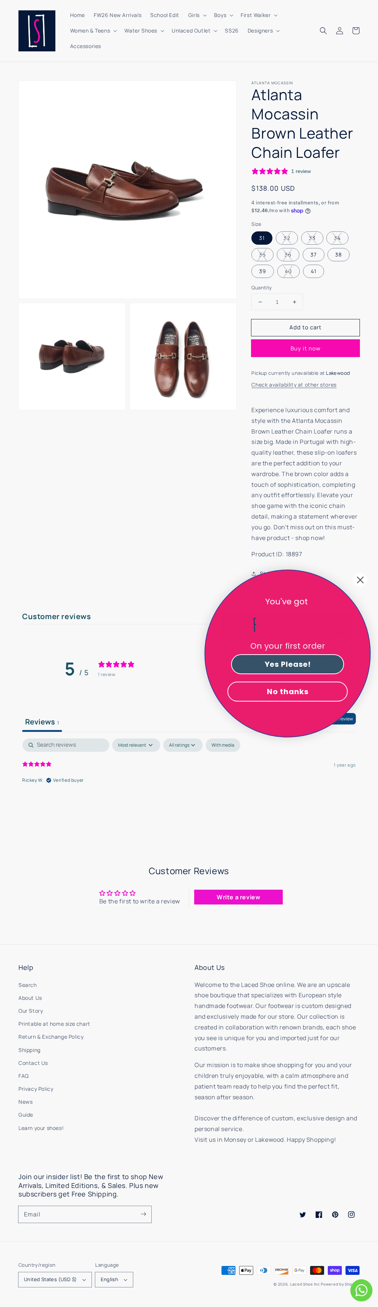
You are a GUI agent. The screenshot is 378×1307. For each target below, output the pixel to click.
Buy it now (306, 348)
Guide (25, 1114)
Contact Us (33, 1062)
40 (288, 271)
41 (313, 271)
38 (338, 254)
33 (312, 237)
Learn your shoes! (40, 1127)
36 (288, 254)
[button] (323, 31)
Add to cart (305, 327)
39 (262, 271)
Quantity (261, 287)
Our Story (30, 1010)
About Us (30, 997)
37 (313, 254)
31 (262, 237)
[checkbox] (223, 745)
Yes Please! (288, 664)
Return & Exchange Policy (50, 1036)
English (109, 1279)
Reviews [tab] (42, 722)
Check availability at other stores (293, 384)
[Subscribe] (143, 1214)
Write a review (238, 897)
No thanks (288, 691)
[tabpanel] (189, 786)
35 (262, 254)
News (25, 1101)
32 (287, 237)
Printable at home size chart (54, 1023)
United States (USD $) (50, 1279)
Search (27, 984)
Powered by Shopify (340, 1284)
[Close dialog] (360, 580)
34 (337, 237)
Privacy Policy (35, 1088)
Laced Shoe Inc (305, 1284)
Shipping (29, 1049)
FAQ (23, 1075)
